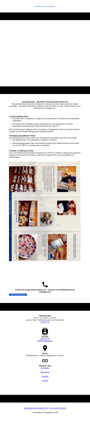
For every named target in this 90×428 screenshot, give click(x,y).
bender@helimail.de (45, 341)
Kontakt (45, 381)
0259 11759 (45, 322)
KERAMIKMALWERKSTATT (36, 408)
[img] (45, 6)
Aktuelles (45, 376)
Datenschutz (45, 372)
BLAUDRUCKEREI (58, 408)
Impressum (45, 368)
